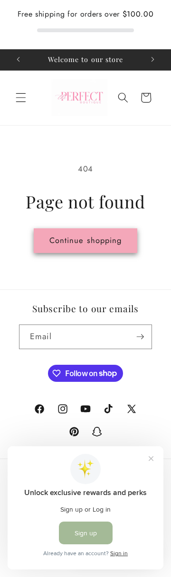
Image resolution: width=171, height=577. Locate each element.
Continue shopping (85, 240)
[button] (21, 97)
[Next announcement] (152, 59)
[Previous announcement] (18, 59)
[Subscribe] (140, 337)
